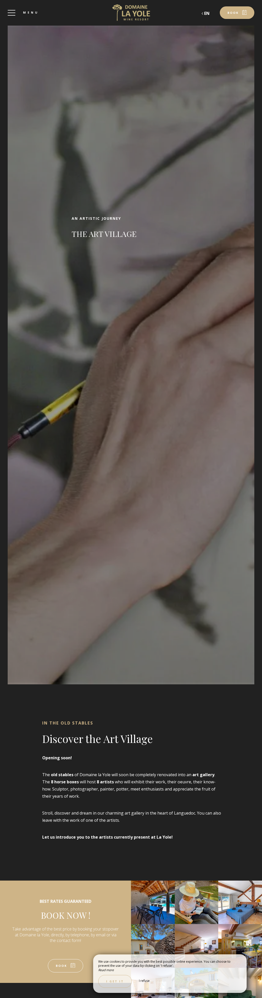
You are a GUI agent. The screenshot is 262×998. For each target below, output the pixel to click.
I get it (115, 981)
